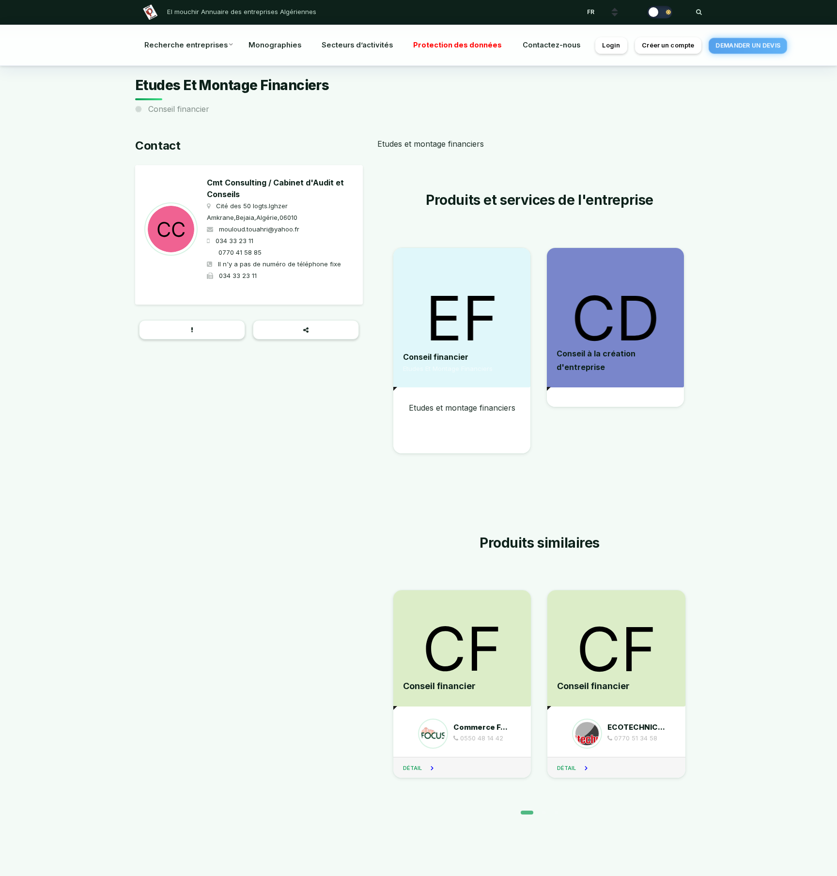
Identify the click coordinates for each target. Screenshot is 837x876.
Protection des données (457, 45)
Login (611, 45)
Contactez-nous (551, 45)
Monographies (274, 45)
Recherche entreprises (186, 45)
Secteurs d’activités (357, 45)
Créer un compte (668, 45)
